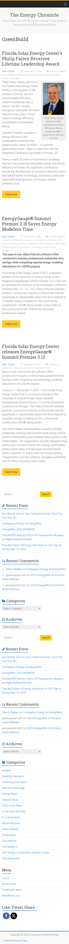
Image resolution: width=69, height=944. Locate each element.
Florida (24, 244)
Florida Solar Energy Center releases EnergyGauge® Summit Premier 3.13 (30, 351)
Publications (9, 835)
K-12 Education (11, 817)
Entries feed (9, 884)
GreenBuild (22, 75)
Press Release (10, 829)
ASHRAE (53, 236)
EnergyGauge (14, 244)
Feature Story (10, 799)
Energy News (9, 793)
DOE (60, 240)
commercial (40, 240)
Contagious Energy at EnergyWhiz (21, 523)
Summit (14, 247)
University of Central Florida (43, 247)
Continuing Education (14, 782)
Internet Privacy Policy (16, 940)
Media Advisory (11, 823)
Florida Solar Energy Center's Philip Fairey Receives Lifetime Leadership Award (32, 58)
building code (16, 240)
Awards (6, 770)
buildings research (58, 71)
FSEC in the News (12, 805)
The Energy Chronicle (34, 15)
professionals (59, 244)
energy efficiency (9, 75)
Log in (5, 878)
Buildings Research (13, 776)
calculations (28, 240)
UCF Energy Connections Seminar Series (25, 852)
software (5, 247)
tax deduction (24, 247)
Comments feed (11, 889)
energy (5, 244)
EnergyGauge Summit (23, 368)
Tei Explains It (10, 846)
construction (51, 240)
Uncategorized (10, 858)
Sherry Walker (14, 569)
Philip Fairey (14, 78)
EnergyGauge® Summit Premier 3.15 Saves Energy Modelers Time (29, 224)
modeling (49, 244)
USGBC (5, 251)
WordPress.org (11, 895)
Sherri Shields (8, 71)
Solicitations (9, 840)
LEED (41, 244)
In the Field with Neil (13, 811)
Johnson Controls (35, 75)
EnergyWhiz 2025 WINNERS (18, 529)
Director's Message (13, 788)
